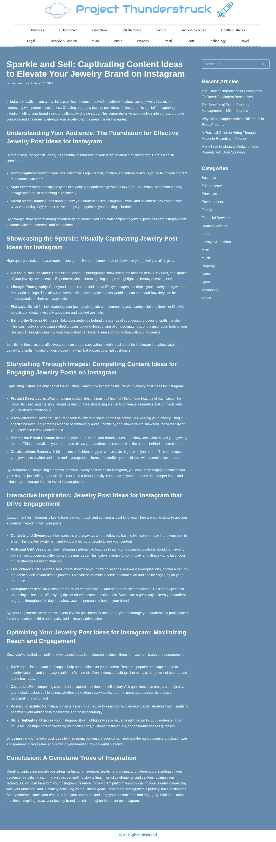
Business (37, 30)
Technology (217, 41)
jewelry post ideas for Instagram (60, 738)
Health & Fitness (233, 30)
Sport (190, 41)
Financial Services (193, 30)
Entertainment (131, 30)
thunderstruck (20, 83)
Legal (31, 41)
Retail (168, 41)
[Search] (265, 64)
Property (143, 41)
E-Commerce (68, 30)
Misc (95, 41)
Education (99, 30)
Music (117, 41)
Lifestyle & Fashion (63, 41)
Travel (244, 41)
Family (161, 30)
